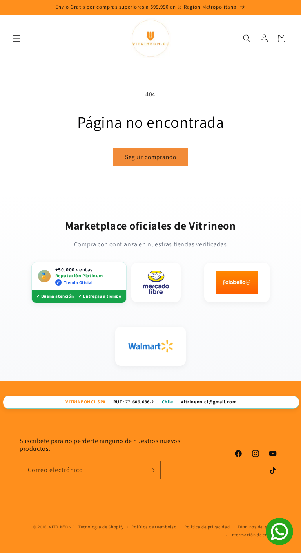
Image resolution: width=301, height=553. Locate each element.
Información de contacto (255, 534)
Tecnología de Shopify (101, 527)
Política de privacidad (207, 527)
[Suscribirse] (151, 470)
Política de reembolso (154, 527)
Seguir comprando (150, 157)
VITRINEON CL (63, 527)
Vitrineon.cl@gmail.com (208, 402)
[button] (16, 38)
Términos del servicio (259, 527)
